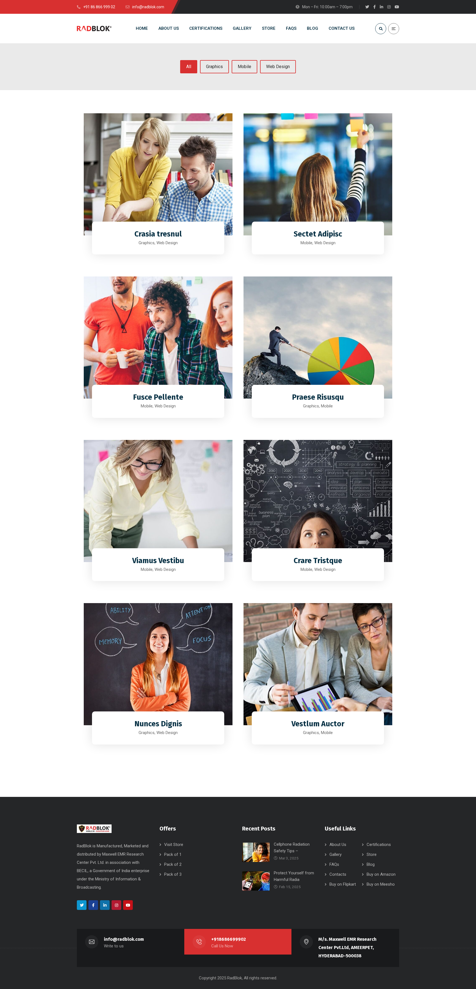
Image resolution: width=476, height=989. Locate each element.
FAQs (334, 864)
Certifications (379, 844)
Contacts (337, 874)
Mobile (244, 66)
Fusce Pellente (158, 397)
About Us (337, 844)
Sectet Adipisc (318, 234)
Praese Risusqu (318, 397)
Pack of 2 (173, 864)
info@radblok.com (124, 939)
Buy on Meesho (381, 884)
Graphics (214, 66)
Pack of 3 (173, 874)
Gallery (335, 854)
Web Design (278, 66)
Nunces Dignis (158, 723)
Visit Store (173, 844)
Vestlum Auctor (317, 723)
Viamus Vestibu (158, 560)
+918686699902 (228, 939)
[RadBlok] (94, 28)
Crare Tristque (318, 560)
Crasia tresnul (158, 234)
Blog (371, 864)
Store (372, 854)
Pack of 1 (173, 854)
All (188, 66)
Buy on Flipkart (342, 884)
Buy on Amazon (381, 874)
